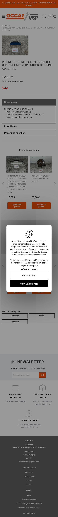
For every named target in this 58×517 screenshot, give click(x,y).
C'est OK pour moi (29, 284)
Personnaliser (29, 275)
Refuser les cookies (29, 269)
